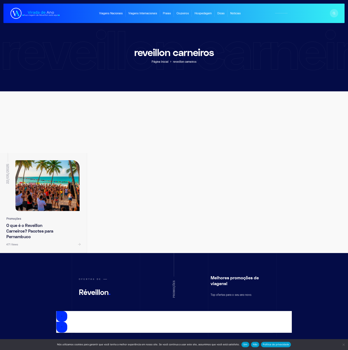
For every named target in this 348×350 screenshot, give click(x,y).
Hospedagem (203, 13)
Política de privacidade (276, 344)
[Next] (61, 327)
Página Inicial (160, 61)
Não (255, 344)
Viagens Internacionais (142, 13)
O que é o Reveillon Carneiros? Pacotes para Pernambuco (29, 231)
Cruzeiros (183, 13)
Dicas (221, 13)
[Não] (343, 344)
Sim (245, 344)
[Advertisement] (174, 125)
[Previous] (61, 316)
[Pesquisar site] (334, 13)
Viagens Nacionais (111, 13)
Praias (167, 13)
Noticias (235, 13)
